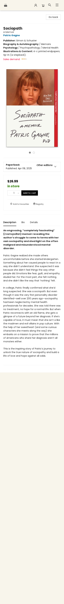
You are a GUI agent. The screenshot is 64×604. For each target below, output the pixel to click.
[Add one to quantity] (18, 193)
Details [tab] (34, 222)
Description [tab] (9, 222)
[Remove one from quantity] (10, 193)
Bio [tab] (23, 222)
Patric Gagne (11, 35)
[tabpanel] (32, 297)
